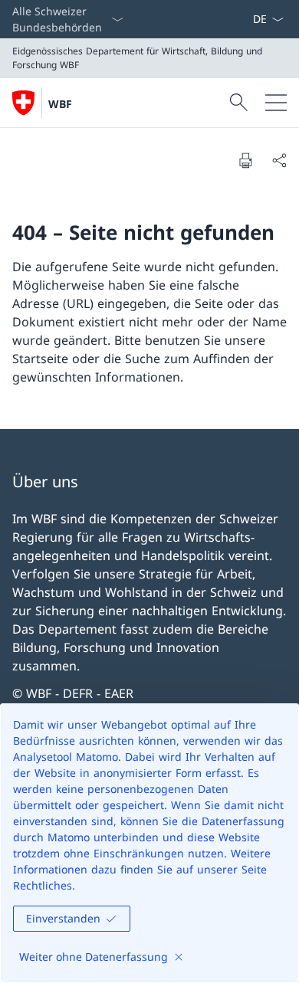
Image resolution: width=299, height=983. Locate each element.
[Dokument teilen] (279, 160)
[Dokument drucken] (245, 160)
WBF (60, 104)
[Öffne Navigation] (276, 102)
